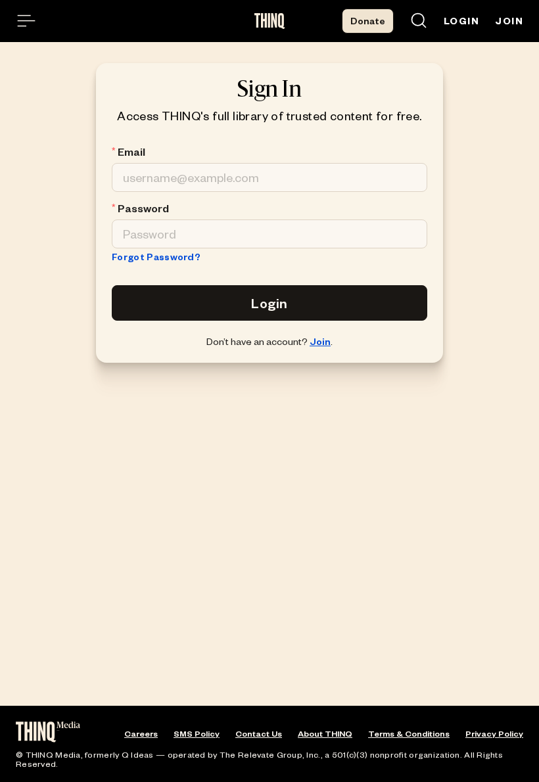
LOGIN (461, 20)
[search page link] (419, 21)
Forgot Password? (156, 256)
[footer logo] (48, 733)
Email (131, 152)
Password (143, 208)
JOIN (509, 20)
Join (320, 341)
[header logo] (270, 21)
